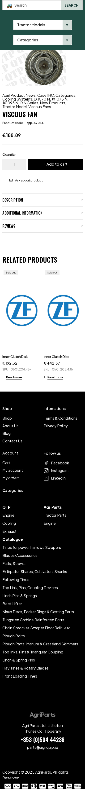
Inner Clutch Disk (15, 356)
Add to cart (57, 164)
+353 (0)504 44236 (42, 739)
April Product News (19, 95)
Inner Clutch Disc (56, 356)
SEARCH (71, 5)
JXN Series (29, 103)
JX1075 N (59, 99)
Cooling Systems (17, 99)
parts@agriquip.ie (42, 747)
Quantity (9, 154)
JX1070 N (42, 99)
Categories (65, 95)
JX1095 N (10, 103)
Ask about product (29, 180)
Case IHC (45, 95)
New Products (52, 103)
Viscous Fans (39, 107)
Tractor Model (14, 107)
